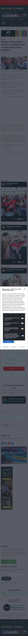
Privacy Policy (22, 346)
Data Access (14, 346)
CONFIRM (8, 341)
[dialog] (14, 318)
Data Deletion (6, 346)
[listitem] (14, 315)
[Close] (25, 289)
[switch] (22, 318)
